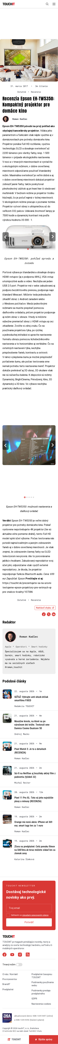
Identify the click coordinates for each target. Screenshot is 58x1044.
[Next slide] (52, 236)
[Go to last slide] (5, 236)
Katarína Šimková (24, 859)
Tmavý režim (9, 964)
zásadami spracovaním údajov (35, 915)
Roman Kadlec (19, 118)
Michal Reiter (22, 783)
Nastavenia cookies (41, 1004)
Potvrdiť (29, 922)
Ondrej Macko (21, 734)
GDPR (34, 998)
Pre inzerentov (9, 979)
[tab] (28, 249)
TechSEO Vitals (35, 1031)
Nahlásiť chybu (43, 608)
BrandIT (6, 984)
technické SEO (10, 1031)
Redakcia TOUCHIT (24, 706)
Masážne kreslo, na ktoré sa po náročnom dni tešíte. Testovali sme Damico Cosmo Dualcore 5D (31, 725)
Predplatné (7, 989)
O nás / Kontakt (10, 974)
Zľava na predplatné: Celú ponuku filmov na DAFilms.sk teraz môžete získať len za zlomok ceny (34, 850)
